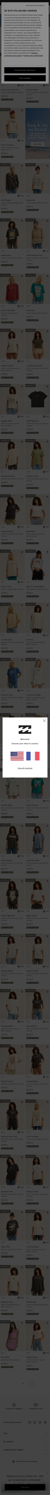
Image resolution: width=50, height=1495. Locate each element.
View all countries (25, 768)
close (44, 720)
